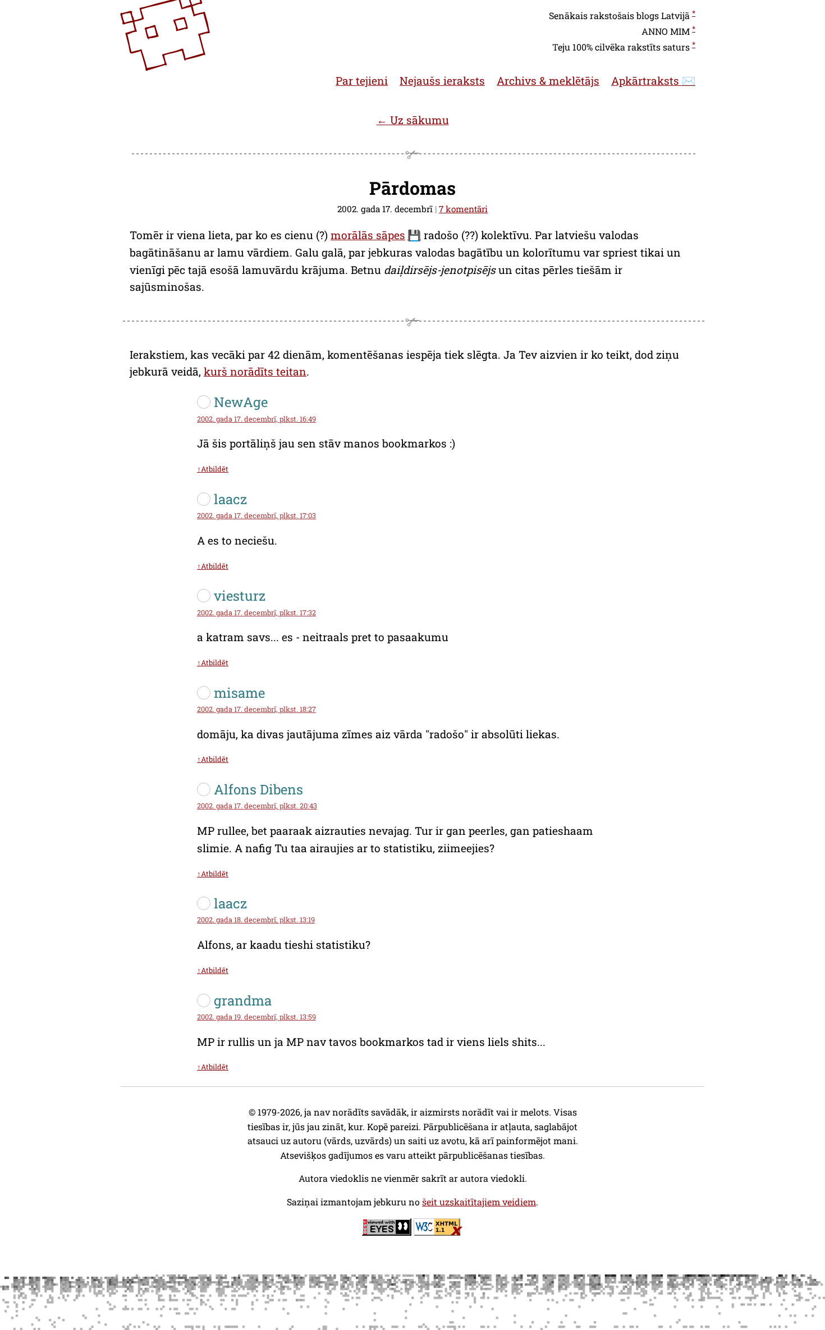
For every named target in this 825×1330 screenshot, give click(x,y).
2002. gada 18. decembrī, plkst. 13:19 (256, 919)
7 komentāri (463, 208)
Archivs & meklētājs (548, 81)
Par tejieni (362, 81)
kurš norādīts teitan (255, 371)
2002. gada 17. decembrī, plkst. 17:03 (256, 515)
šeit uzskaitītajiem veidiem (479, 1202)
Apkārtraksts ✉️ (653, 81)
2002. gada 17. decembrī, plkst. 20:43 (257, 805)
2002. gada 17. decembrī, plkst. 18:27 (256, 709)
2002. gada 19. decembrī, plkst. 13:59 (256, 1016)
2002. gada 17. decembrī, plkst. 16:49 (256, 418)
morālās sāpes (368, 235)
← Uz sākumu (413, 120)
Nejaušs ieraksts (442, 81)
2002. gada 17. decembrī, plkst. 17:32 (256, 612)
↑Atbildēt (212, 468)
